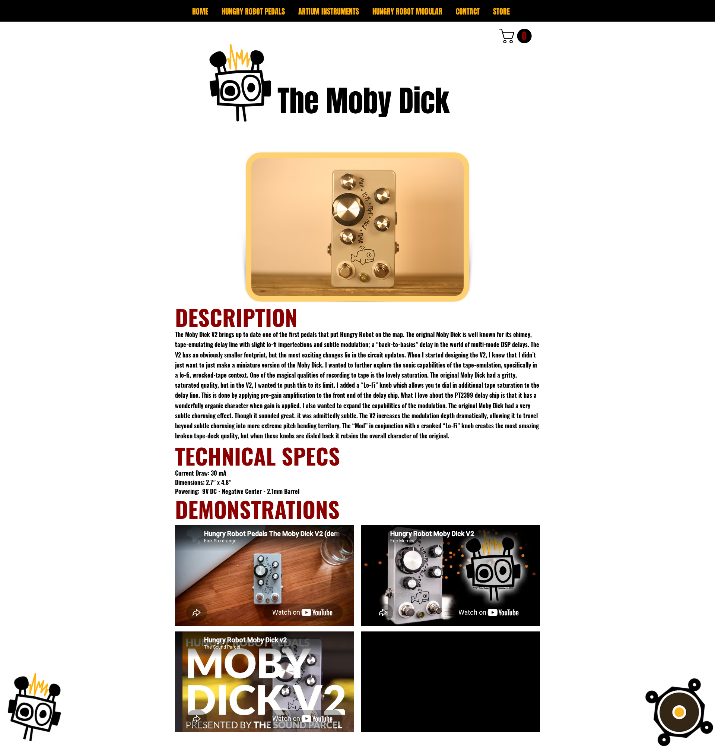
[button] (253, 8)
